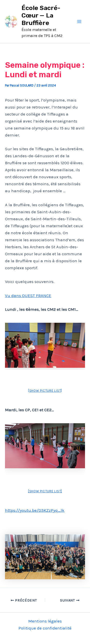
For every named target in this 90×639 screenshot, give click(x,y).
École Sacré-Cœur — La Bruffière (41, 15)
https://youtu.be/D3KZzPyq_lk (34, 510)
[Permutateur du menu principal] (79, 21)
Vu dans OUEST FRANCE (28, 295)
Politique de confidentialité (45, 628)
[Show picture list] (45, 390)
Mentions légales (45, 621)
